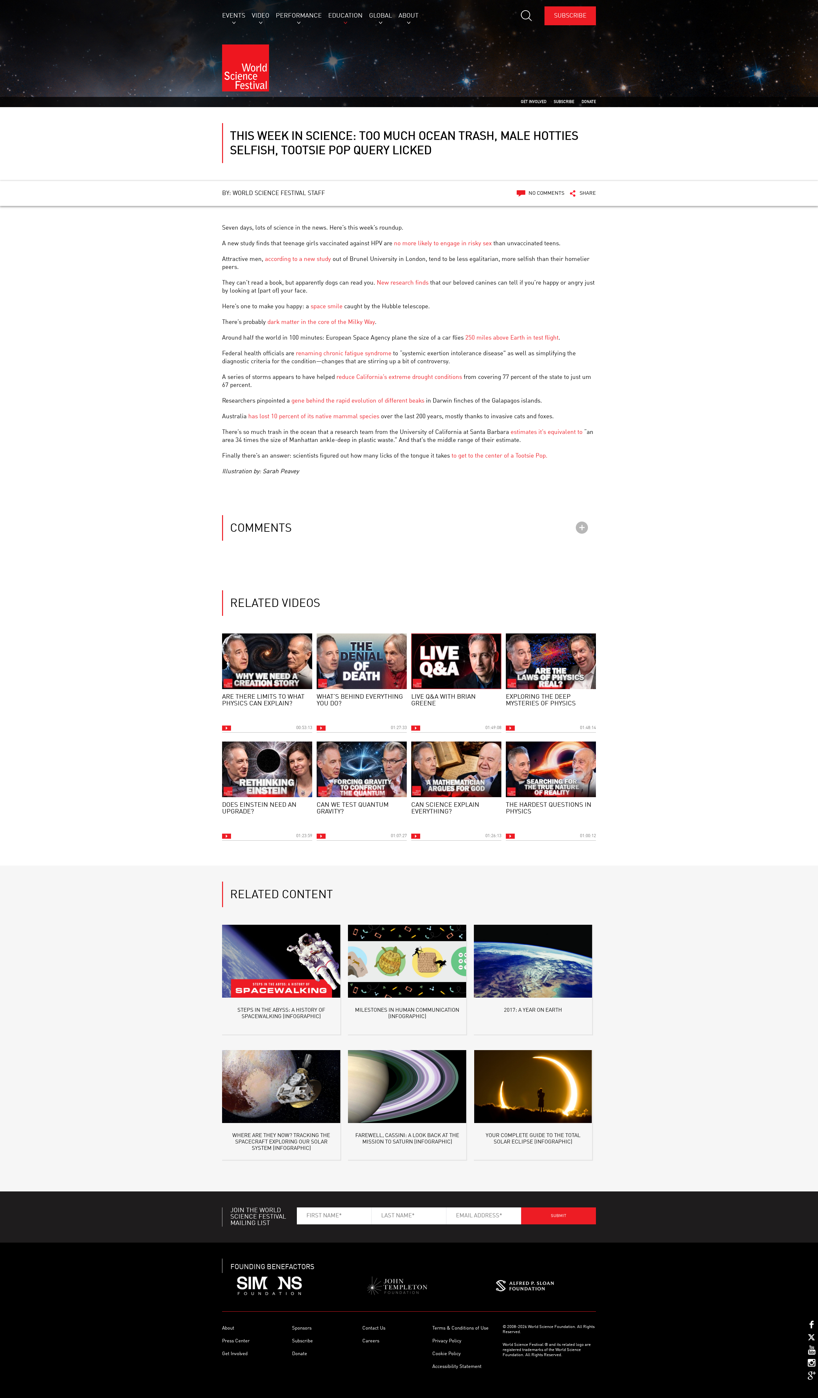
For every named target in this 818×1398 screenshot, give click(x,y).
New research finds (402, 283)
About (228, 1328)
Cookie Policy (446, 1354)
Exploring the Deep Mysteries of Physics (541, 700)
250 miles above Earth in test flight (512, 338)
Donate (299, 1354)
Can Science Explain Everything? (445, 808)
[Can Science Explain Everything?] (456, 769)
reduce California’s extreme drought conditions (399, 377)
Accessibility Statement (457, 1366)
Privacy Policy (446, 1341)
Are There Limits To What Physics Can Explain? (263, 700)
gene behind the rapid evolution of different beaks (357, 401)
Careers (370, 1341)
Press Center (236, 1341)
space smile (327, 306)
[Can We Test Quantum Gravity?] (362, 769)
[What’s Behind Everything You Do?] (362, 661)
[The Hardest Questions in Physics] (551, 769)
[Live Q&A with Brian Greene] (456, 661)
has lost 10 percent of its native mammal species (313, 416)
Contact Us (373, 1328)
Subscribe (570, 16)
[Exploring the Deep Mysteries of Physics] (551, 661)
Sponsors (302, 1328)
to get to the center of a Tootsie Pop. (499, 456)
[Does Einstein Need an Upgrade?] (267, 769)
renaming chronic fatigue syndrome (343, 353)
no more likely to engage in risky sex (443, 243)
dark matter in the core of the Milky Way (321, 322)
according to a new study (298, 259)
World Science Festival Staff (279, 193)
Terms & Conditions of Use (460, 1328)
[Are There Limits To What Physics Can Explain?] (267, 661)
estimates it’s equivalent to (547, 432)
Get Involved (235, 1354)
